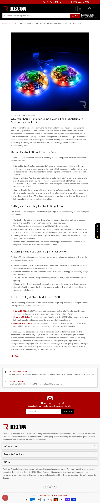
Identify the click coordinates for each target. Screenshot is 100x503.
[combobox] (41, 15)
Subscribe (67, 411)
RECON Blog (13, 23)
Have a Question (16, 381)
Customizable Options (23, 323)
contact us (90, 374)
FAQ (36, 384)
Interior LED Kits (20, 311)
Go (76, 16)
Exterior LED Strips (21, 317)
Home (4, 23)
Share (17, 356)
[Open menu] (80, 8)
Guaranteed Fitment (18, 371)
